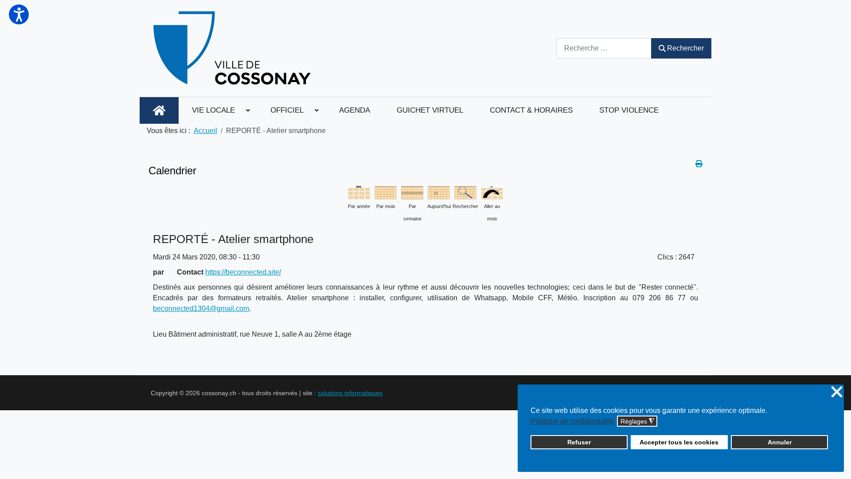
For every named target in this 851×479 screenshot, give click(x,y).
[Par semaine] (412, 192)
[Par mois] (386, 192)
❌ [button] (837, 392)
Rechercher (685, 48)
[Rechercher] (465, 192)
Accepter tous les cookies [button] (679, 442)
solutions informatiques (350, 393)
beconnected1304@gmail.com (201, 308)
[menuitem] (159, 110)
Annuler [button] (780, 442)
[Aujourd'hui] (439, 192)
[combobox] (604, 48)
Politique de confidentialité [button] (572, 421)
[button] (19, 14)
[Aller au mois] (492, 192)
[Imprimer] (699, 164)
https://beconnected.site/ (243, 272)
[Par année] (359, 192)
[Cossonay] (233, 48)
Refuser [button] (579, 442)
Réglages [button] (637, 421)
